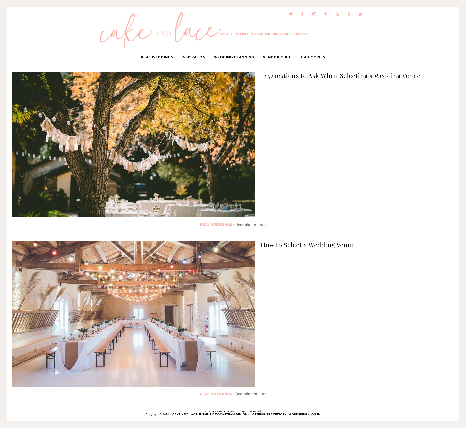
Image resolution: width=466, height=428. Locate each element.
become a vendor (290, 33)
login (227, 33)
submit (241, 33)
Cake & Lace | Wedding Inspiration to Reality (160, 30)
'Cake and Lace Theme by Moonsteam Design (209, 414)
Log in (315, 414)
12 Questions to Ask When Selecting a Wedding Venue (341, 75)
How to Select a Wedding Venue (308, 244)
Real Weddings (216, 225)
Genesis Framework (269, 414)
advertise (260, 33)
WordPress (298, 414)
